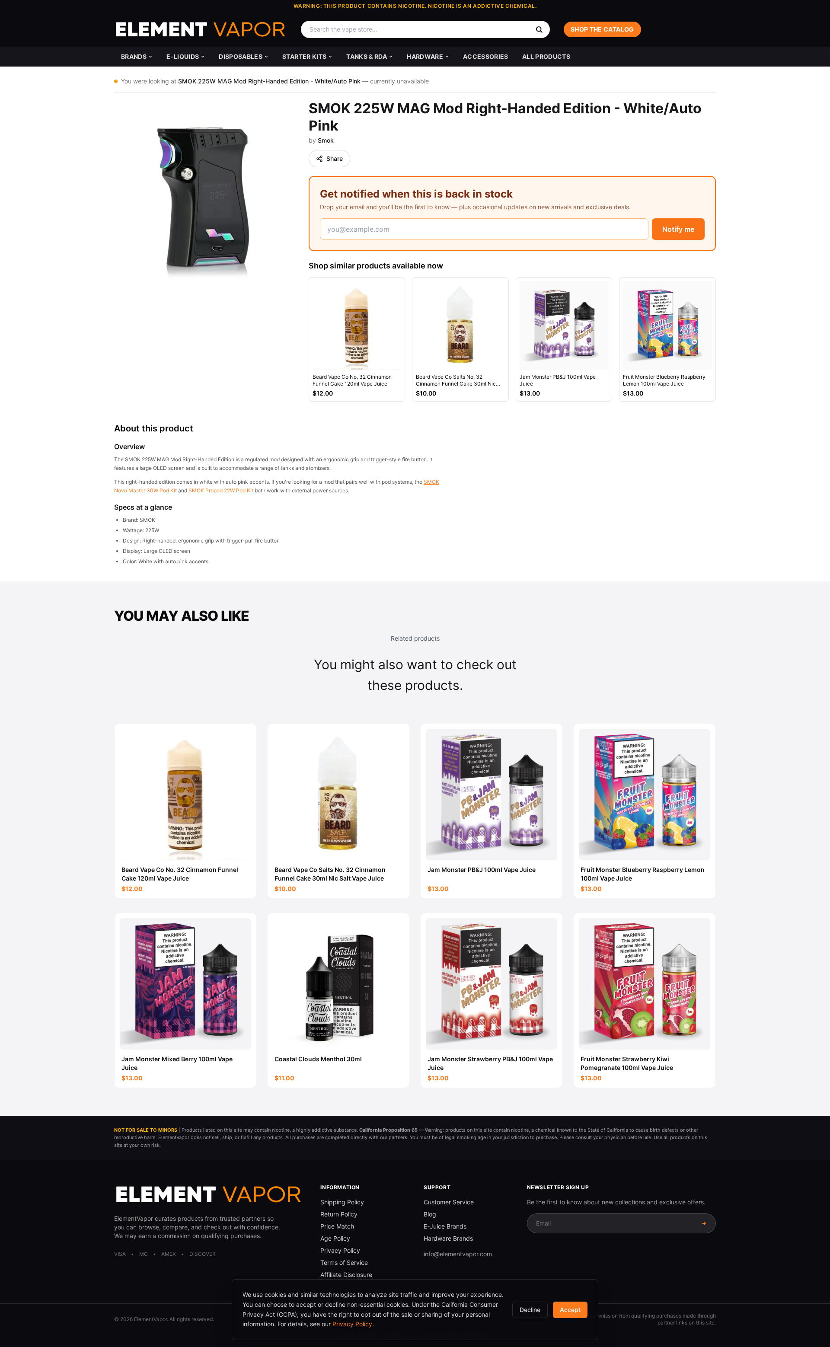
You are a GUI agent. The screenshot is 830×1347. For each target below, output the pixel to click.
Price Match (337, 1226)
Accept (570, 1309)
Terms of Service (344, 1262)
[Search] (539, 29)
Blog (430, 1214)
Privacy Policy (340, 1250)
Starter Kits (304, 56)
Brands (134, 56)
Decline (530, 1309)
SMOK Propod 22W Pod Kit (220, 490)
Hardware (425, 56)
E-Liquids (182, 56)
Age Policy (335, 1238)
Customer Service (449, 1202)
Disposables (240, 56)
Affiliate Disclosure (346, 1274)
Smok (326, 140)
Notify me (678, 229)
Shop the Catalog (602, 29)
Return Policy (339, 1214)
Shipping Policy (342, 1202)
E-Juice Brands (445, 1226)
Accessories (485, 56)
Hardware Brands (448, 1238)
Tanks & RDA (366, 56)
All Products (546, 56)
